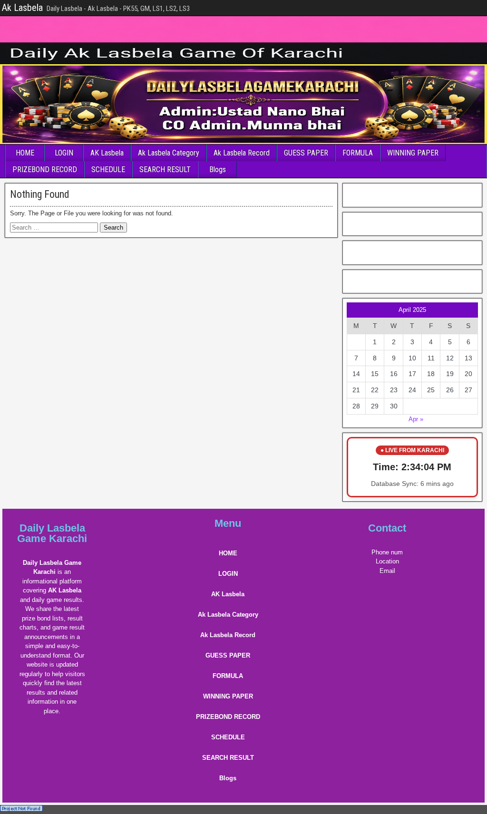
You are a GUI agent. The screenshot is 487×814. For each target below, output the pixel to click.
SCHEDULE (108, 169)
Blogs (217, 169)
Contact (387, 528)
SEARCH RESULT (165, 169)
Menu (227, 523)
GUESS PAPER (306, 152)
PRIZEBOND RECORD (44, 169)
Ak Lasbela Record (242, 152)
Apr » (416, 419)
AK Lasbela (107, 152)
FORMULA (357, 152)
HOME (25, 152)
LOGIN (64, 152)
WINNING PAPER (412, 152)
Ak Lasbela (22, 7)
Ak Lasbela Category (168, 152)
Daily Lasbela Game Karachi (52, 533)
